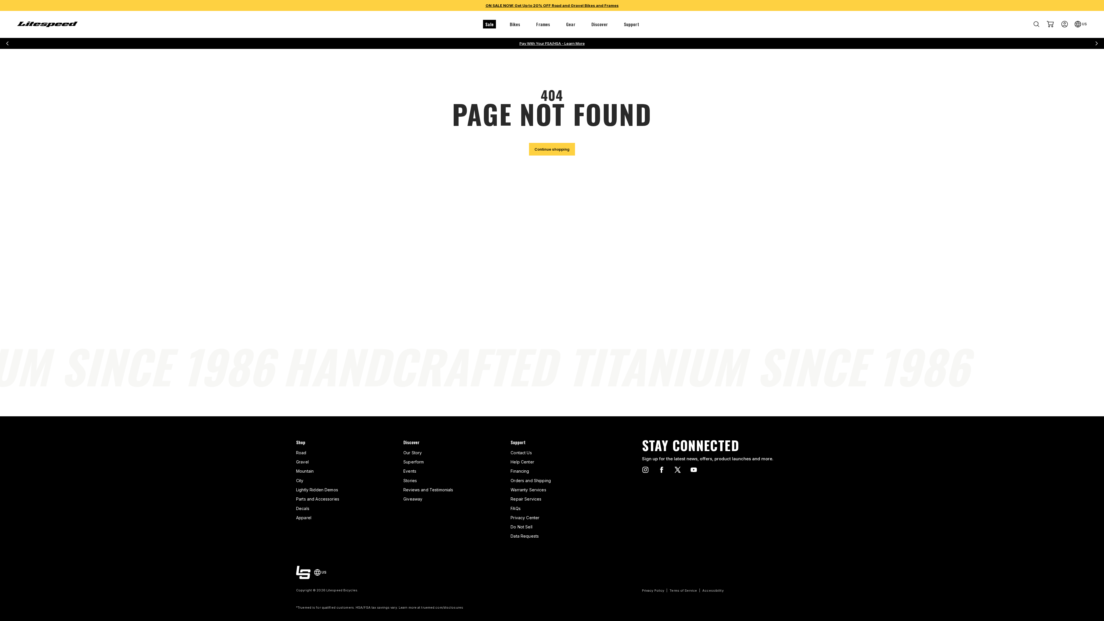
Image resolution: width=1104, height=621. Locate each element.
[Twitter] (677, 469)
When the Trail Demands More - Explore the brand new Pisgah (552, 43)
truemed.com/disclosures (442, 607)
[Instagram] (645, 469)
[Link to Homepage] (303, 572)
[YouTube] (693, 469)
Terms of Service (683, 591)
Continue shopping (552, 149)
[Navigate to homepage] (47, 24)
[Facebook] (661, 469)
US (1084, 24)
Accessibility (712, 591)
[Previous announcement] (7, 43)
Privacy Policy (653, 591)
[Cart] (1050, 24)
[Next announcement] (1096, 43)
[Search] (1036, 24)
